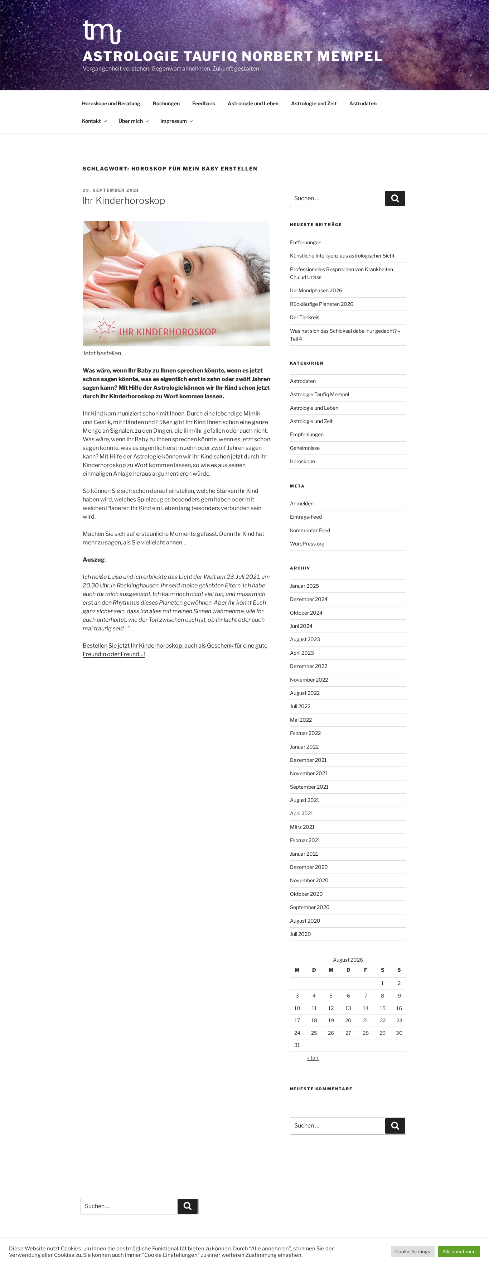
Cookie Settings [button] (412, 1251)
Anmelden (302, 503)
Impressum (173, 121)
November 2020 (309, 880)
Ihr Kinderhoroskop (123, 200)
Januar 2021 (304, 854)
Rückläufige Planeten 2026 (321, 304)
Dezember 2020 (309, 867)
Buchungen (166, 103)
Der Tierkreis (304, 317)
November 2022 (309, 680)
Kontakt (91, 121)
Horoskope (302, 461)
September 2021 (309, 787)
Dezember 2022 (308, 666)
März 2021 (302, 827)
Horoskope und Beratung (111, 103)
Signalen (121, 430)
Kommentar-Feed (310, 530)
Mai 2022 (301, 720)
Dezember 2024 (309, 599)
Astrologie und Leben (253, 103)
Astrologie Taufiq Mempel (319, 394)
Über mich (130, 121)
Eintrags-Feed (306, 517)
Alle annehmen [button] (459, 1251)
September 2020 (310, 907)
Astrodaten (363, 103)
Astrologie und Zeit (314, 103)
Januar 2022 (304, 747)
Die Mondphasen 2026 (316, 290)
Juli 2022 (300, 706)
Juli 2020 (300, 934)
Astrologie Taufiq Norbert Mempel (233, 56)
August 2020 (305, 921)
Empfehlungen (307, 434)
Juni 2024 (301, 626)
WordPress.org (307, 543)
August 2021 (304, 800)
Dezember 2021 (308, 760)
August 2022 (305, 693)
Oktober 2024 (306, 613)
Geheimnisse (305, 448)
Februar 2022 (305, 733)
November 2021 (309, 773)
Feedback (203, 103)
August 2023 (305, 639)
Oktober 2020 (306, 894)
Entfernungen (305, 242)
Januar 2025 (304, 586)
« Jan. (313, 1057)
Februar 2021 (305, 840)
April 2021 (301, 813)
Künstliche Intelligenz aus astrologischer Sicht (342, 256)
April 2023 (302, 653)
